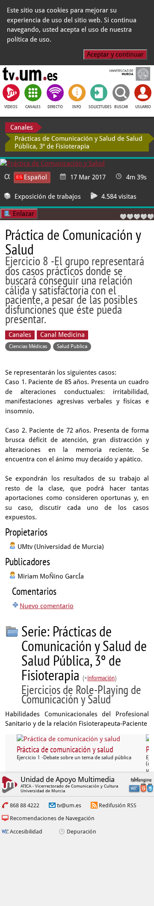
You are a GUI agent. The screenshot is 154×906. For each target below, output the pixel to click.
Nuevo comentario (47, 606)
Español (35, 177)
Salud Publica (72, 346)
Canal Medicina (62, 335)
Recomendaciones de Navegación (52, 818)
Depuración (81, 831)
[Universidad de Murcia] (124, 74)
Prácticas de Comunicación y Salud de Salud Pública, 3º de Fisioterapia (78, 142)
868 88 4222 (24, 805)
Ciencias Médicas (28, 346)
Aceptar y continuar (115, 54)
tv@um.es (69, 805)
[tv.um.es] (30, 74)
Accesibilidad (26, 831)
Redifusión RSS (117, 805)
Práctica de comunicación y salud (65, 749)
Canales (21, 127)
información (101, 677)
